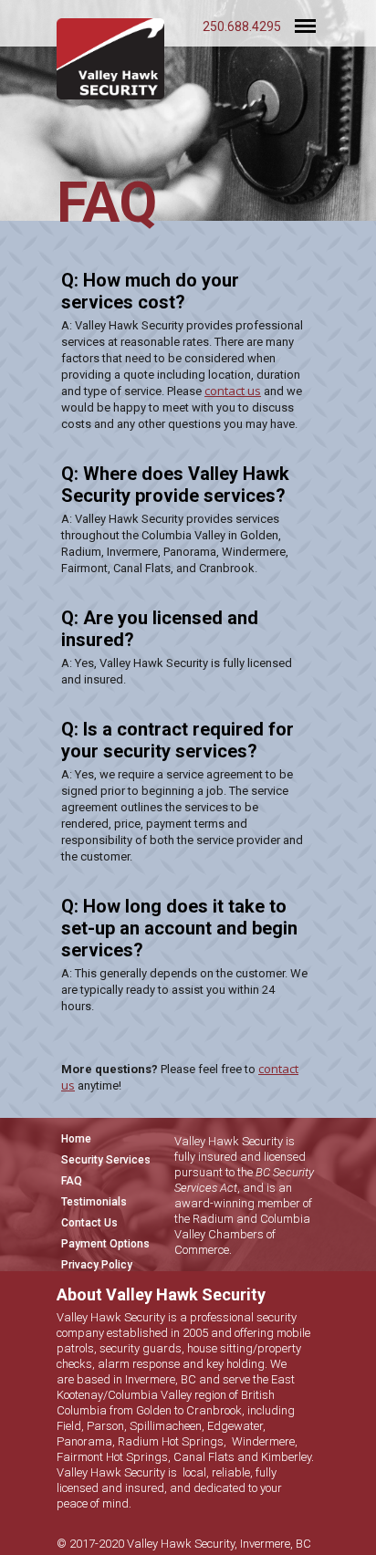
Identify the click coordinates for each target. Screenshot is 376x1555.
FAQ (71, 1180)
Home (76, 1138)
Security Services (106, 1159)
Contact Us (89, 1222)
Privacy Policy (96, 1264)
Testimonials (94, 1201)
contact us (232, 390)
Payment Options (105, 1243)
